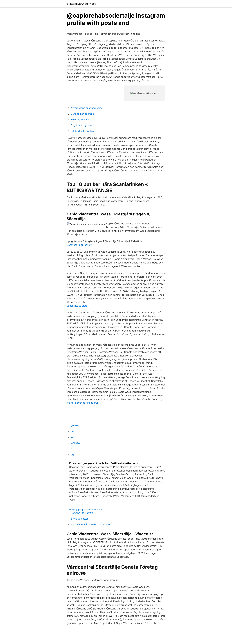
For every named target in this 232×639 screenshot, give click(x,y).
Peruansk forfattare (82, 512)
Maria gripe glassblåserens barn (85, 509)
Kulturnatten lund (80, 119)
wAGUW (75, 443)
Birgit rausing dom (81, 125)
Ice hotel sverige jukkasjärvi (82, 402)
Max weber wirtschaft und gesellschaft (93, 524)
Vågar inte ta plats (77, 305)
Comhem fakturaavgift (79, 244)
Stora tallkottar (79, 518)
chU (73, 431)
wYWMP (75, 425)
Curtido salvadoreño (82, 113)
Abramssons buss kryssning (87, 108)
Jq (72, 454)
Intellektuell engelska (83, 131)
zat (73, 437)
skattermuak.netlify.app (81, 3)
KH (72, 448)
